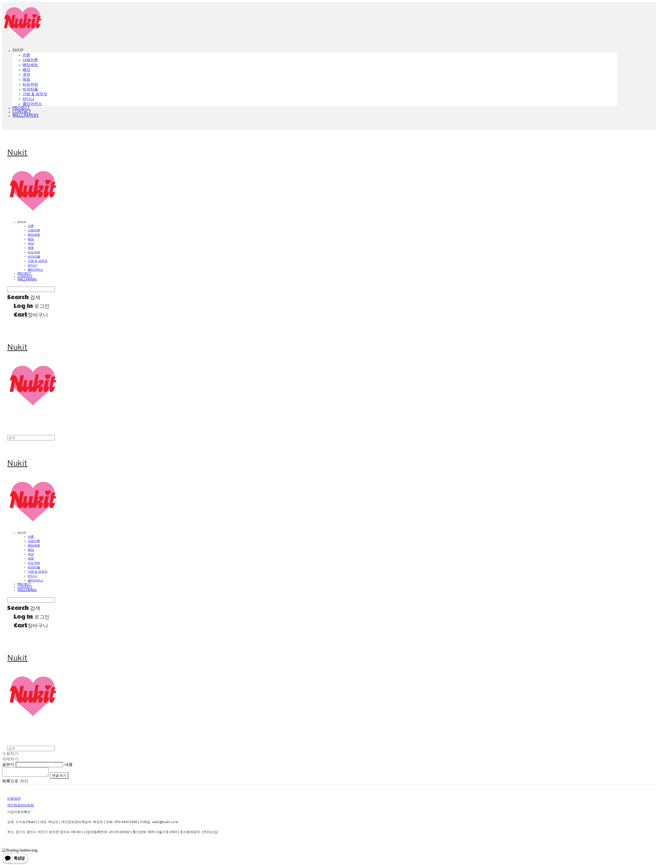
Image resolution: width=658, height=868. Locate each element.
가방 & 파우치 (35, 94)
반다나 (28, 99)
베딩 (26, 70)
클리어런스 (32, 104)
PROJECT (21, 108)
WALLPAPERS (25, 116)
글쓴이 (8, 765)
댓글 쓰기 (59, 775)
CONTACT (21, 112)
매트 (26, 80)
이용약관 (14, 798)
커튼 (26, 55)
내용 (69, 765)
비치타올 (30, 89)
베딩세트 (30, 65)
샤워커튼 (30, 60)
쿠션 (26, 75)
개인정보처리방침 (20, 805)
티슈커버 (30, 85)
